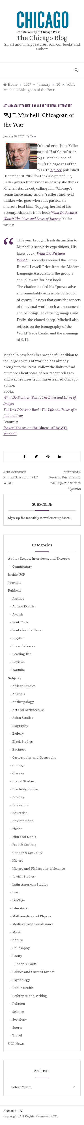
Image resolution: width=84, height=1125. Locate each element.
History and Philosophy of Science (38, 869)
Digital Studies (23, 781)
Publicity (15, 590)
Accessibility (12, 1111)
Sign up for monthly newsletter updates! (39, 518)
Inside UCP (16, 575)
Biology (18, 734)
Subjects (14, 678)
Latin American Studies (30, 884)
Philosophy (21, 948)
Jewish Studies (23, 876)
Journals (14, 583)
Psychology (21, 980)
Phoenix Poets (26, 964)
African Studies (24, 686)
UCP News (16, 1044)
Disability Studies (25, 789)
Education (20, 813)
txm (33, 136)
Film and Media (24, 837)
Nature (17, 940)
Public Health (22, 988)
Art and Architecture (16, 106)
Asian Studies (22, 718)
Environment (22, 821)
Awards (18, 614)
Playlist (18, 638)
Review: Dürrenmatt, (65, 483)
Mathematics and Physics (32, 916)
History (17, 861)
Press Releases (23, 646)
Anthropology (23, 702)
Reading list (21, 654)
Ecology (18, 797)
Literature (65, 106)
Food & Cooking (24, 845)
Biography (20, 726)
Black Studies (22, 742)
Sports (17, 1028)
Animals (18, 694)
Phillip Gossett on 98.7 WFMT (20, 480)
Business (19, 749)
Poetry (17, 956)
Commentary (22, 567)
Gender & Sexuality (27, 853)
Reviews (18, 662)
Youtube (18, 670)
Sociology (19, 1019)
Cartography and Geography (34, 757)
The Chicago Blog (42, 38)
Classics (18, 773)
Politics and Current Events (33, 972)
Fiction (17, 829)
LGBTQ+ (18, 900)
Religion (18, 1004)
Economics (20, 805)
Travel (17, 1035)
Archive (18, 598)
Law (15, 892)
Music (16, 932)
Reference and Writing (29, 996)
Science (18, 1012)
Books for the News (44, 106)
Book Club (20, 622)
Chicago (18, 765)
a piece (56, 170)
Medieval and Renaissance (33, 924)
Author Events (23, 606)
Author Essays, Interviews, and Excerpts (39, 558)
